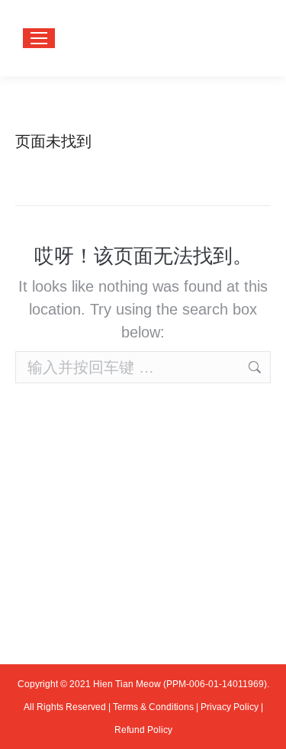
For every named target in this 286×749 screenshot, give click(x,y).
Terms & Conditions (153, 707)
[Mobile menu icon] (39, 38)
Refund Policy (143, 730)
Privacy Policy (230, 707)
